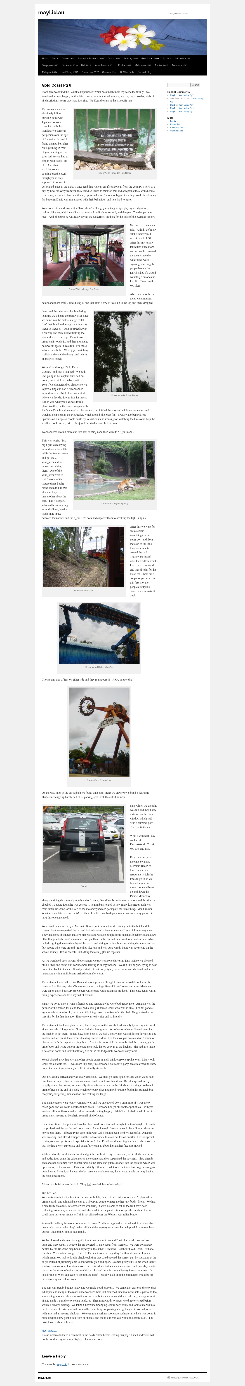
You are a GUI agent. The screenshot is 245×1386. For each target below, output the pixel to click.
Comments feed (176, 127)
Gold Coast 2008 (150, 58)
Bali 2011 (86, 65)
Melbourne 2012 (143, 65)
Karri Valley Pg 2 (186, 108)
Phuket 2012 (124, 65)
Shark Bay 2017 (90, 72)
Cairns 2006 (114, 58)
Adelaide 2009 (182, 58)
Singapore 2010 (50, 65)
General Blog (144, 72)
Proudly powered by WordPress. (185, 1377)
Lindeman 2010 (70, 65)
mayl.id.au (51, 12)
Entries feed (175, 124)
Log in (173, 120)
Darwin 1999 (68, 58)
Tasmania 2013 (179, 65)
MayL (172, 95)
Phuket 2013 (161, 65)
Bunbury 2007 (131, 58)
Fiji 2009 (166, 58)
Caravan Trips (109, 72)
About (55, 58)
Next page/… (49, 1330)
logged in (62, 1364)
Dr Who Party (127, 72)
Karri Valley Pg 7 (186, 95)
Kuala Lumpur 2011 (105, 65)
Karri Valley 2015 (69, 72)
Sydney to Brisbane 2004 (91, 58)
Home (45, 58)
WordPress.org (176, 130)
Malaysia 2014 (49, 72)
